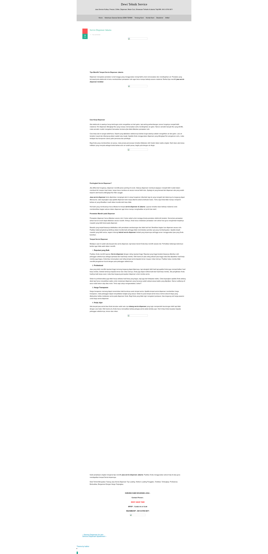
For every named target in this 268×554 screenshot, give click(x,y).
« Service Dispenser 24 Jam (92, 534)
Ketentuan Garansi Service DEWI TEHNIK (118, 18)
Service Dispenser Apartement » (94, 536)
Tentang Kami (139, 18)
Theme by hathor (83, 546)
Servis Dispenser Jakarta (100, 30)
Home (101, 18)
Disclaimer (159, 18)
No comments (96, 34)
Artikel (167, 18)
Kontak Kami (150, 18)
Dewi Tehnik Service (134, 4)
